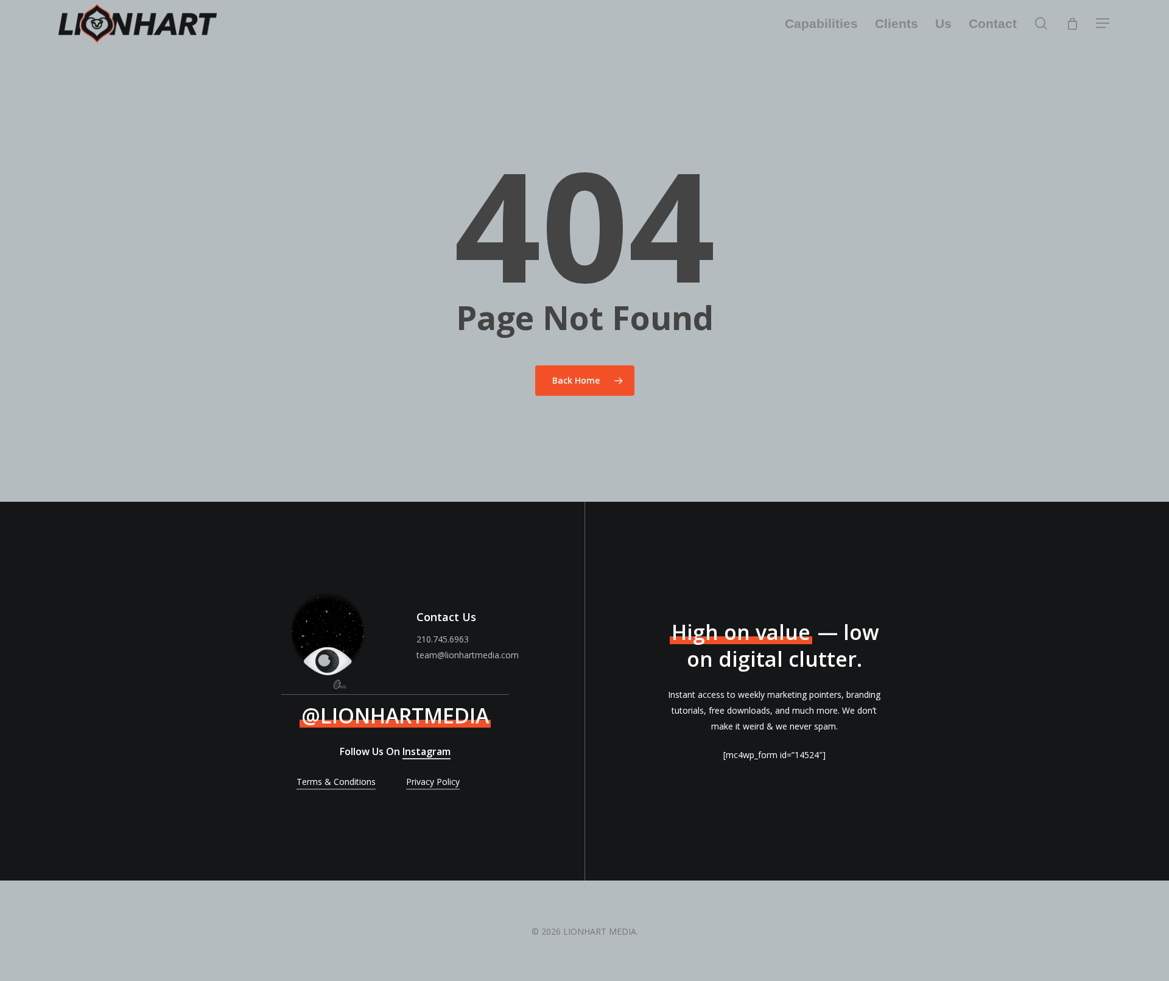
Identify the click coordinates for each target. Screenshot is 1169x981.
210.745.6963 (442, 639)
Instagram (426, 751)
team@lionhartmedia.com (467, 655)
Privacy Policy (433, 781)
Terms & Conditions (336, 781)
